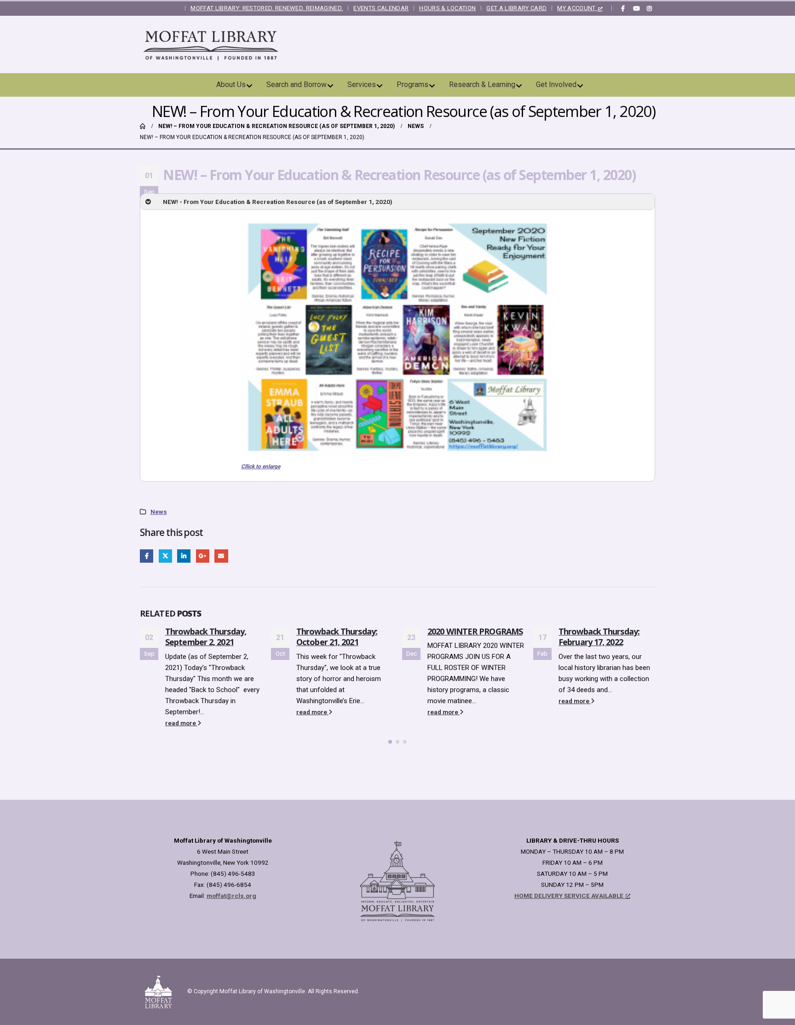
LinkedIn (183, 556)
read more (181, 712)
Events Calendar (381, 8)
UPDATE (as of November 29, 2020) (595, 636)
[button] (390, 742)
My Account (576, 8)
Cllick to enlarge (260, 466)
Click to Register (604, 668)
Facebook (146, 556)
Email (221, 556)
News (158, 511)
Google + (202, 556)
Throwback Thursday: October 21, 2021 (205, 636)
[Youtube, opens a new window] (636, 8)
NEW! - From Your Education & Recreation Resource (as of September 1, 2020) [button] (277, 201)
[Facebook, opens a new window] (623, 8)
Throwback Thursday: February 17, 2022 (467, 636)
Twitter (165, 556)
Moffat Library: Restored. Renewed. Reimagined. (266, 8)
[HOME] (142, 126)
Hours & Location (447, 8)
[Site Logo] (211, 44)
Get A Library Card (516, 8)
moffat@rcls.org (231, 895)
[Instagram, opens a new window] (649, 8)
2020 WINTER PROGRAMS (344, 631)
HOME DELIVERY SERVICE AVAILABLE (568, 895)
